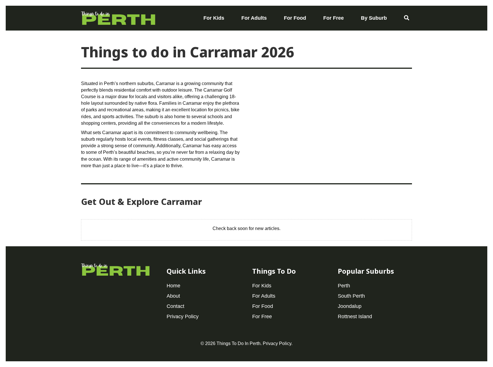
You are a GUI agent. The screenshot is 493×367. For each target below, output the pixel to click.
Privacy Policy (277, 343)
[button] (406, 18)
